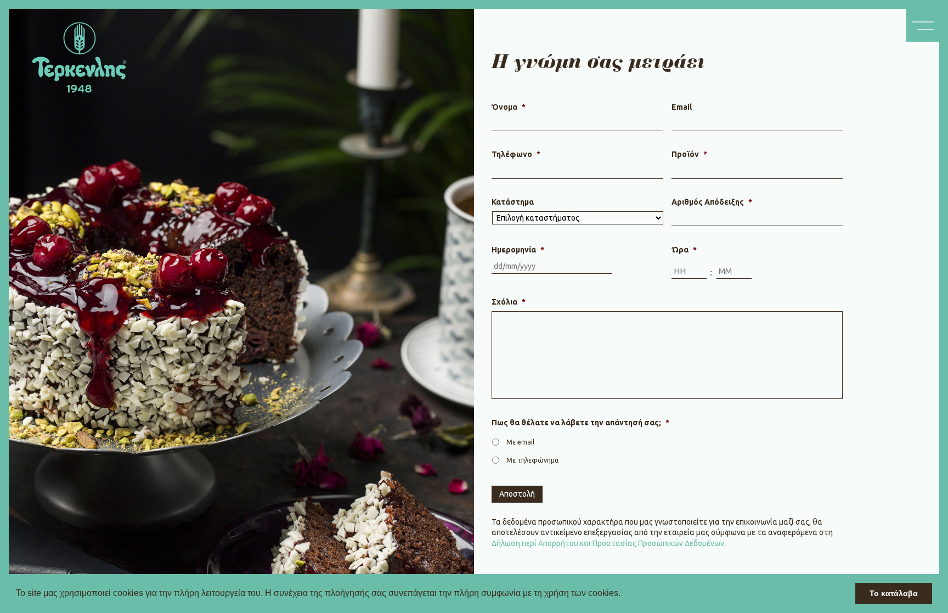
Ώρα (684, 249)
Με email (520, 442)
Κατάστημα (513, 202)
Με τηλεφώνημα (532, 460)
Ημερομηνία (518, 249)
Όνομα (509, 107)
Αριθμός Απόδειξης (712, 202)
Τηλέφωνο (516, 154)
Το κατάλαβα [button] (894, 593)
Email (682, 107)
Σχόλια (509, 301)
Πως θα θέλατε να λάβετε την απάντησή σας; (580, 422)
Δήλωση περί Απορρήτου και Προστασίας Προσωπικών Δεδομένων (608, 543)
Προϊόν (689, 154)
